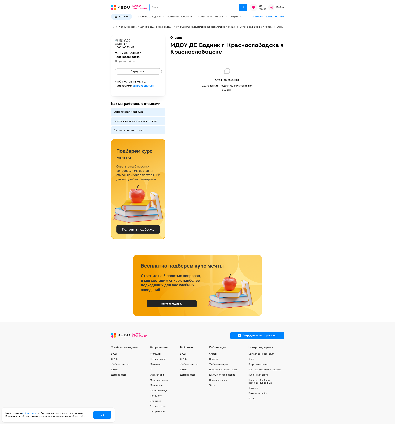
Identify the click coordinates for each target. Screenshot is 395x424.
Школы (114, 369)
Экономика (155, 401)
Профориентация (159, 390)
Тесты (212, 385)
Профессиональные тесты (223, 369)
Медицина (155, 364)
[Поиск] (243, 7)
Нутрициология (158, 359)
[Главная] (113, 27)
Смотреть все (157, 411)
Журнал (219, 16)
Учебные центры (120, 364)
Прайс (251, 398)
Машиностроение (159, 380)
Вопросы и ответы (258, 364)
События (203, 16)
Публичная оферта (258, 375)
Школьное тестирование (222, 375)
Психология (156, 396)
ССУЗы (114, 359)
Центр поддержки (260, 347)
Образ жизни (157, 375)
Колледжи (155, 354)
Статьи (212, 354)
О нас (251, 359)
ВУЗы (114, 354)
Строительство (158, 406)
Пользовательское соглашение (264, 369)
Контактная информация (261, 354)
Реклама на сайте (257, 393)
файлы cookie (29, 413)
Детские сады (118, 375)
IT (151, 369)
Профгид (213, 359)
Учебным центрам (218, 364)
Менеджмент (157, 385)
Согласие (253, 388)
